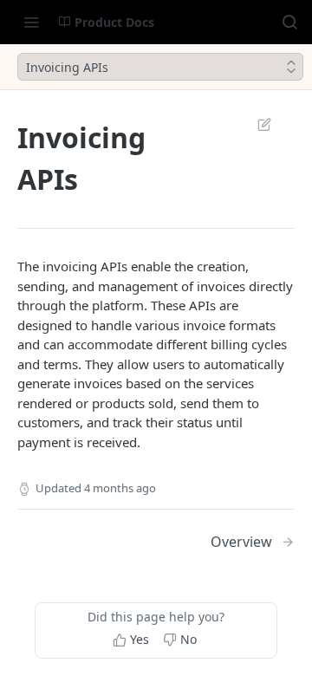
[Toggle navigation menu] (31, 22)
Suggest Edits (255, 124)
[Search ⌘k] (289, 22)
